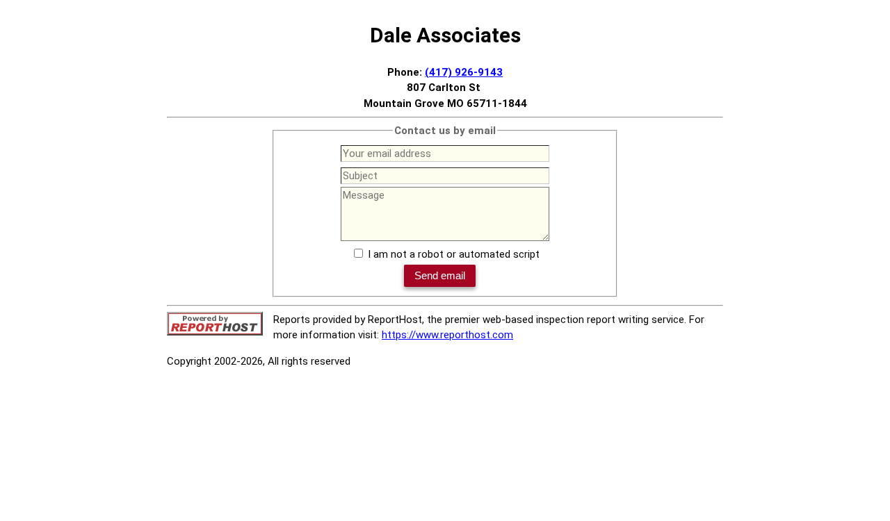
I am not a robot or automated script (454, 254)
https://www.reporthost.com (447, 335)
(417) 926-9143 (464, 72)
